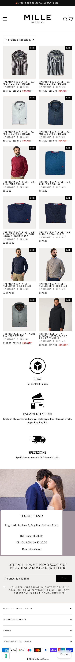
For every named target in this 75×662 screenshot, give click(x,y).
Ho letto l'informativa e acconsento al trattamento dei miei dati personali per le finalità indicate (39, 590)
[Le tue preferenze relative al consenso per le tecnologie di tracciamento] (6, 656)
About (7, 630)
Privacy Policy (55, 587)
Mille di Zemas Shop (17, 609)
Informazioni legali (18, 641)
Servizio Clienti (14, 620)
